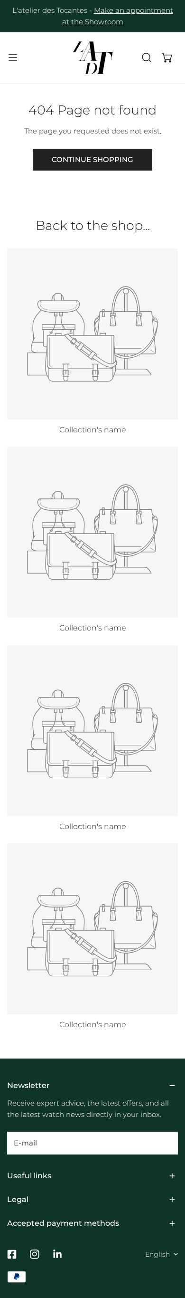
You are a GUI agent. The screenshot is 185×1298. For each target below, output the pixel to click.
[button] (167, 57)
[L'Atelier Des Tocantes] (92, 58)
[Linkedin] (57, 1254)
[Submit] (165, 1143)
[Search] (146, 57)
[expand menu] (12, 57)
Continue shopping (92, 159)
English (157, 1254)
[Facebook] (11, 1254)
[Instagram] (34, 1254)
